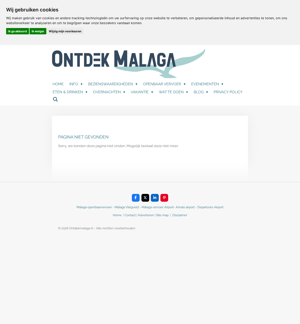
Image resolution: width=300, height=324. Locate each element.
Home (117, 215)
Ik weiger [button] (38, 31)
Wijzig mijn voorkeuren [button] (65, 31)
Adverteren (146, 215)
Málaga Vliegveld (127, 207)
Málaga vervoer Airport (158, 207)
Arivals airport (185, 207)
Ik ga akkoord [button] (17, 31)
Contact (130, 215)
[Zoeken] (55, 99)
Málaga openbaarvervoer (94, 207)
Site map (162, 215)
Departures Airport (210, 207)
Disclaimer (179, 215)
